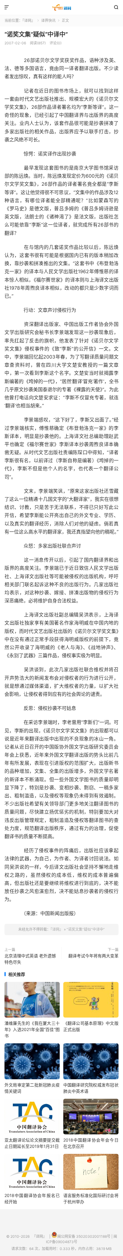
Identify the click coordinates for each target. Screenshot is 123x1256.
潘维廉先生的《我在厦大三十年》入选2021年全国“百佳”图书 (32, 1029)
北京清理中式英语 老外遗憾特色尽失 (30, 959)
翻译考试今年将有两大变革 (93, 955)
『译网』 (61, 7)
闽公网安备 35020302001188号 (83, 1236)
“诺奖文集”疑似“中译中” (36, 34)
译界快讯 (48, 20)
